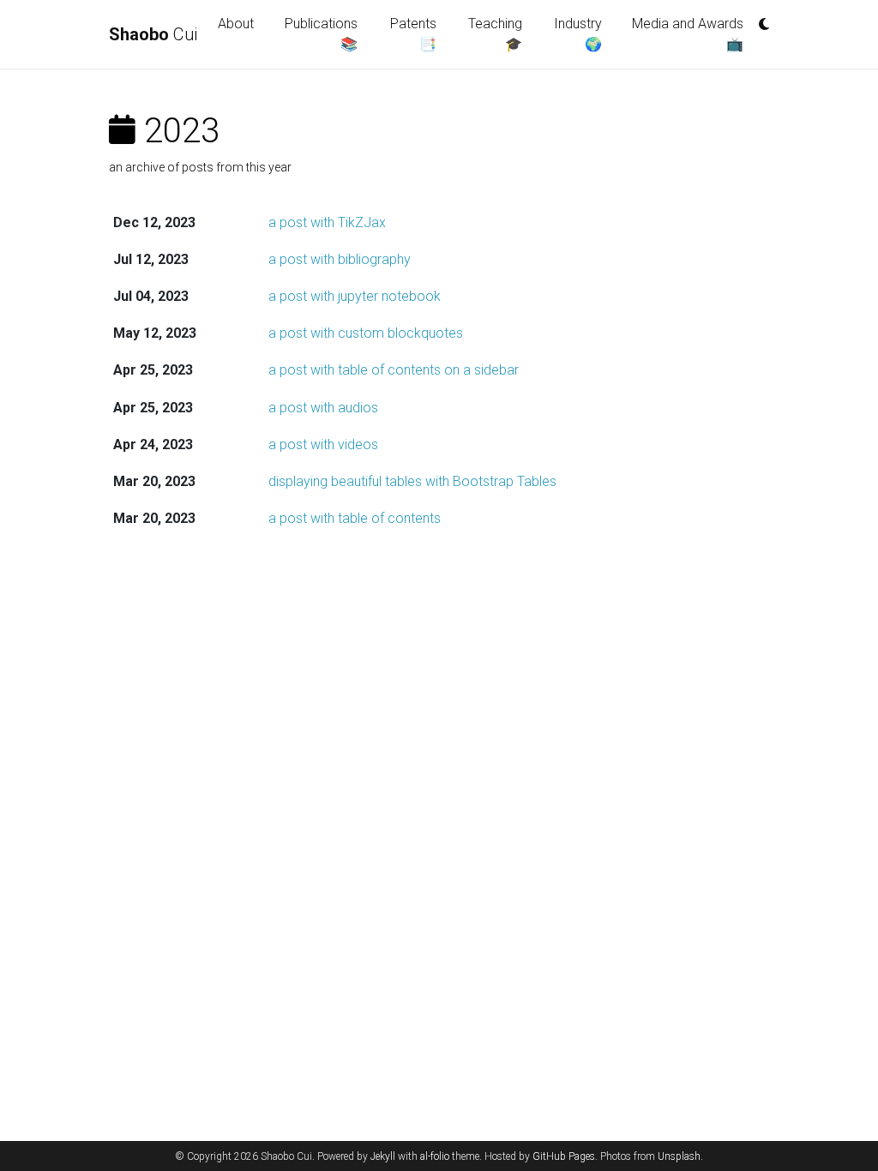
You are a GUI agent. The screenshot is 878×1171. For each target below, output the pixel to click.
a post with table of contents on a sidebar (393, 370)
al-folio (434, 1156)
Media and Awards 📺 (687, 33)
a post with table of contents (354, 518)
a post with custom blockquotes (365, 333)
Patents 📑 (413, 33)
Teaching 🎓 (495, 33)
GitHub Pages (563, 1156)
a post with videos (323, 444)
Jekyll (382, 1156)
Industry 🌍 (578, 33)
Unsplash (679, 1156)
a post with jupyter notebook (354, 296)
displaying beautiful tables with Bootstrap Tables (412, 481)
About (236, 23)
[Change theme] (759, 19)
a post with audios (323, 407)
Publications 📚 (321, 33)
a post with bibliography (339, 259)
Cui (153, 34)
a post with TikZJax (327, 222)
